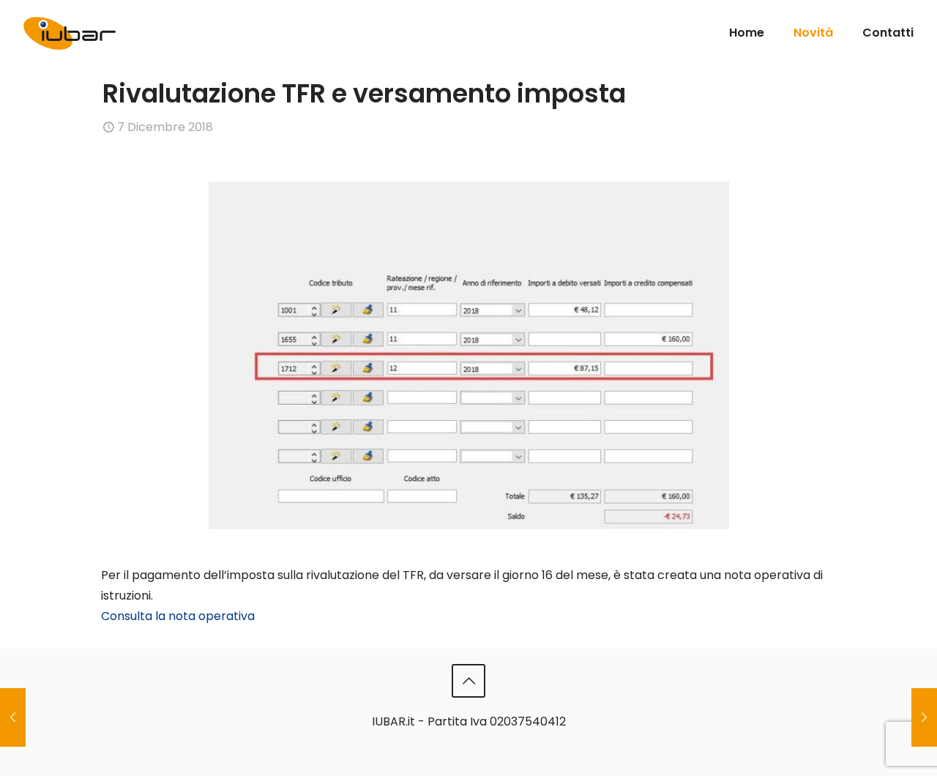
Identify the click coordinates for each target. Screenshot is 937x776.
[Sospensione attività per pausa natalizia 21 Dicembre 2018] (924, 717)
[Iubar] (69, 27)
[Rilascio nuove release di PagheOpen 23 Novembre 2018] (13, 717)
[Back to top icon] (468, 681)
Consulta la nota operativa (178, 616)
